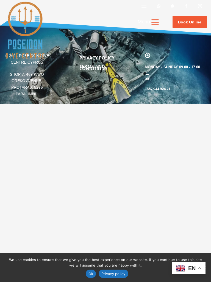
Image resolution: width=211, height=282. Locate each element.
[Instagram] (200, 7)
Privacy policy (113, 274)
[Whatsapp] (159, 7)
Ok (90, 274)
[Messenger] (172, 7)
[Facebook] (186, 7)
